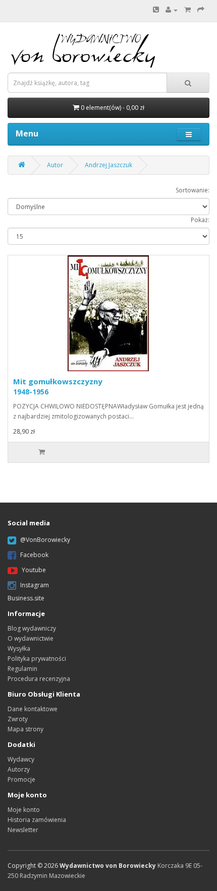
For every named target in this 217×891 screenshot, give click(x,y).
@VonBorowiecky (45, 540)
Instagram (34, 585)
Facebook (34, 555)
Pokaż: (200, 220)
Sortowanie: (192, 190)
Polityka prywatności (37, 658)
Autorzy (19, 769)
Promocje (21, 779)
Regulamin (22, 668)
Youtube (34, 570)
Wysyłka (19, 648)
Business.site (26, 598)
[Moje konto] (172, 10)
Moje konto (24, 809)
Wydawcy (21, 759)
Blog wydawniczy (32, 628)
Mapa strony (25, 729)
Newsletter (23, 830)
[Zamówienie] (200, 10)
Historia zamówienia (37, 819)
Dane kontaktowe (33, 709)
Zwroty (18, 719)
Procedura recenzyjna (39, 678)
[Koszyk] (187, 10)
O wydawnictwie (30, 638)
